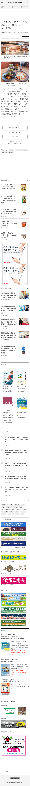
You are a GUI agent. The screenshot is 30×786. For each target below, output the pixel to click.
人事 (11, 504)
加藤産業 (18, 509)
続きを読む (15, 136)
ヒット (24, 509)
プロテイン (8, 507)
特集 (21, 507)
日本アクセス (5, 504)
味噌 (9, 513)
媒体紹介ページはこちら (7, 561)
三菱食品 (15, 507)
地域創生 (11, 150)
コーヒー (4, 513)
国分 (22, 513)
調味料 (3, 32)
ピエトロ (11, 152)
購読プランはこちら (15, 127)
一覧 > (27, 180)
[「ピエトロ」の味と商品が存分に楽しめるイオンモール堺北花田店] (15, 48)
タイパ (17, 513)
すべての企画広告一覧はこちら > (20, 547)
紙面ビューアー (7, 7)
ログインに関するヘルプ (15, 143)
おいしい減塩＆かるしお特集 (8, 509)
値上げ (11, 511)
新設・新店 (4, 152)
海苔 (3, 507)
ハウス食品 (23, 511)
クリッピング (16, 7)
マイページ (15, 778)
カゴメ (16, 511)
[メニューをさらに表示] (2, 2)
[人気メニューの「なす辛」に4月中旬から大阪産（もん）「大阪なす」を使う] (15, 71)
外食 (15, 32)
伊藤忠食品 (16, 504)
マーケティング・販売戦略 (21, 150)
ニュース (9, 32)
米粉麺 (23, 504)
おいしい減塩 (5, 511)
